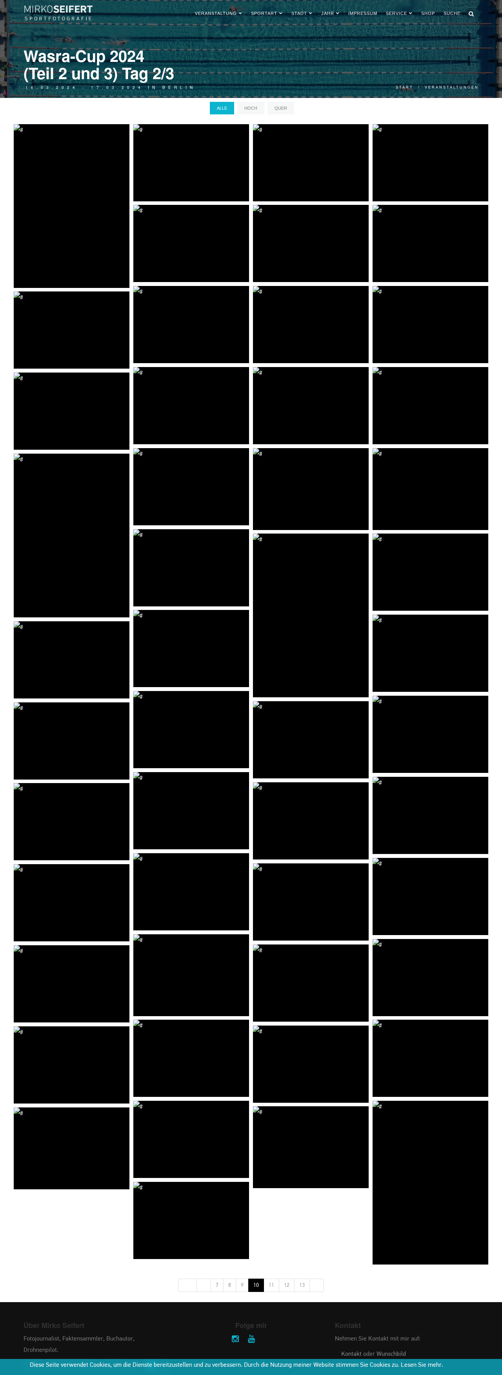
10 (256, 1285)
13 (302, 1285)
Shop (428, 13)
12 (286, 1285)
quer (281, 108)
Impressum (362, 13)
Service (396, 13)
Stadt (299, 13)
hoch (250, 108)
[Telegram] (267, 1339)
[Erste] (187, 1285)
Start (404, 87)
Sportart (264, 13)
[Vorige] (203, 1285)
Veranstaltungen (452, 87)
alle (222, 108)
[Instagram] (235, 1339)
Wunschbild (391, 1354)
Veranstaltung (216, 13)
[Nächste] (316, 1285)
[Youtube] (251, 1339)
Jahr (327, 13)
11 (271, 1285)
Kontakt (351, 1354)
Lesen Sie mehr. (422, 1365)
